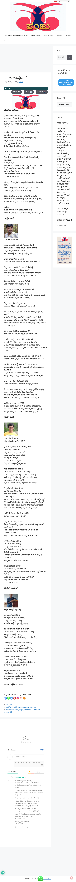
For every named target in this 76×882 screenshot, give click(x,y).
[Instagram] (17, 698)
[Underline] (21, 762)
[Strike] (23, 762)
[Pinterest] (14, 698)
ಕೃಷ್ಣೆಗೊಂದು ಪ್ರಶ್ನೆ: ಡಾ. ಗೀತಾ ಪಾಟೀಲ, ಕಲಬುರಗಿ (21, 707)
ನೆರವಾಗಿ (68, 36)
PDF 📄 (29, 92)
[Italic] (18, 762)
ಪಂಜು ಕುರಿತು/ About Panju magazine (16, 36)
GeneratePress (46, 879)
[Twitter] (11, 698)
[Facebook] (5, 698)
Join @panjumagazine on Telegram (67, 82)
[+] (16, 764)
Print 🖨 (16, 92)
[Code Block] (34, 762)
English (59, 1)
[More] (24, 698)
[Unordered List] (29, 762)
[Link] (36, 762)
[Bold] (16, 762)
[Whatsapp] (8, 698)
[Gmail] (21, 698)
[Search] (69, 57)
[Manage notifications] (71, 877)
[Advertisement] (25, 59)
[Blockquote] (31, 762)
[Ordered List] (26, 762)
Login (42, 750)
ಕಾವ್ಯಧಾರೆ (9, 705)
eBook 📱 (41, 92)
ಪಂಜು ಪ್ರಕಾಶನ (48, 36)
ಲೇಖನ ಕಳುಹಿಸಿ (35, 36)
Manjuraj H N (19, 778)
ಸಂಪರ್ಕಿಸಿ (59, 36)
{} (39, 762)
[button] (4, 41)
